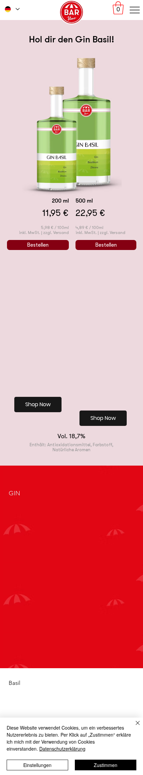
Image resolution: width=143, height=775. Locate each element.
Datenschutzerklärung (62, 748)
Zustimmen (105, 765)
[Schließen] (134, 727)
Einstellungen (37, 765)
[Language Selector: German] (12, 9)
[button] (118, 7)
